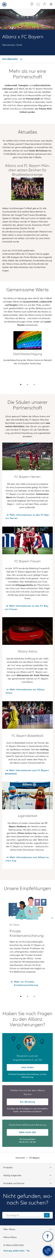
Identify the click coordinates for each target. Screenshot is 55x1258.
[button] (20, 384)
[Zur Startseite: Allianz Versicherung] (4, 4)
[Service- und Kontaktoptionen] (47, 1250)
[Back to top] (48, 1236)
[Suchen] (47, 1215)
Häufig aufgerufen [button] (12, 1175)
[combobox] (23, 1215)
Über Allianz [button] (9, 1229)
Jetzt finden (27, 1067)
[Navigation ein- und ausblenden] (51, 5)
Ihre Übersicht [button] (10, 59)
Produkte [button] (7, 1167)
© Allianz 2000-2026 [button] (13, 1245)
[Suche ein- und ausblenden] (38, 5)
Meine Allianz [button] (10, 1237)
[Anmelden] (45, 4)
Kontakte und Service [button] (13, 1183)
